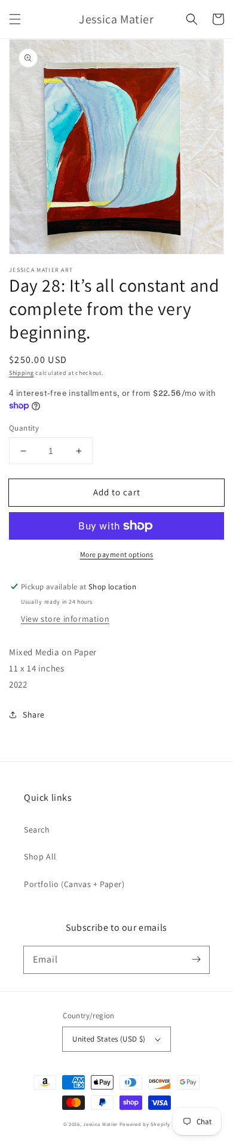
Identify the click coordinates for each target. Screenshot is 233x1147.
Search (37, 829)
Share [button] (34, 714)
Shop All (40, 856)
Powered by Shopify (144, 1124)
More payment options (117, 554)
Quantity (24, 428)
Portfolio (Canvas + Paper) (74, 884)
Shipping (21, 373)
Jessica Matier (100, 1124)
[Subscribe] (196, 959)
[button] (15, 19)
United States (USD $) (108, 1039)
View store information (65, 618)
